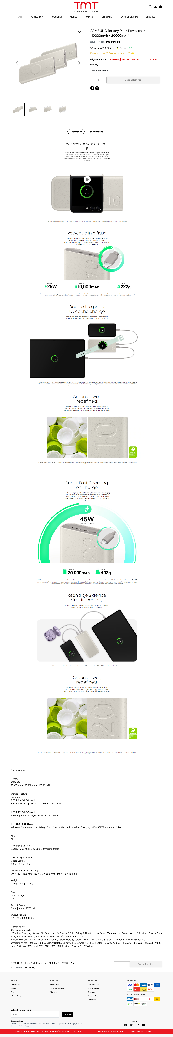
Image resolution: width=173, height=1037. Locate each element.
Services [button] (150, 17)
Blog (12, 992)
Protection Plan (94, 992)
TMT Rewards (93, 985)
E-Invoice (53, 992)
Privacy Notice (55, 985)
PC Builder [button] (56, 17)
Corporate (92, 1000)
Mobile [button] (73, 17)
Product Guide (93, 996)
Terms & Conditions (57, 988)
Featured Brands (129, 17)
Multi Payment (93, 988)
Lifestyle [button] (107, 17)
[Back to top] (5, 1008)
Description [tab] (76, 131)
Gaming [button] (89, 17)
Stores (13, 988)
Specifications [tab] (95, 131)
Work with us (16, 996)
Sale (20, 17)
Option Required (133, 79)
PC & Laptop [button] (37, 17)
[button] (65, 992)
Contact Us (15, 985)
